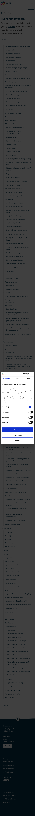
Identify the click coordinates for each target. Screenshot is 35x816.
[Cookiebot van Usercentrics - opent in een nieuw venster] (22, 374)
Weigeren (17, 440)
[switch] (30, 412)
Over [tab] (28, 378)
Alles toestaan (18, 429)
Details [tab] (18, 378)
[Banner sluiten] (32, 374)
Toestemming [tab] (6, 378)
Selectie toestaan (17, 435)
